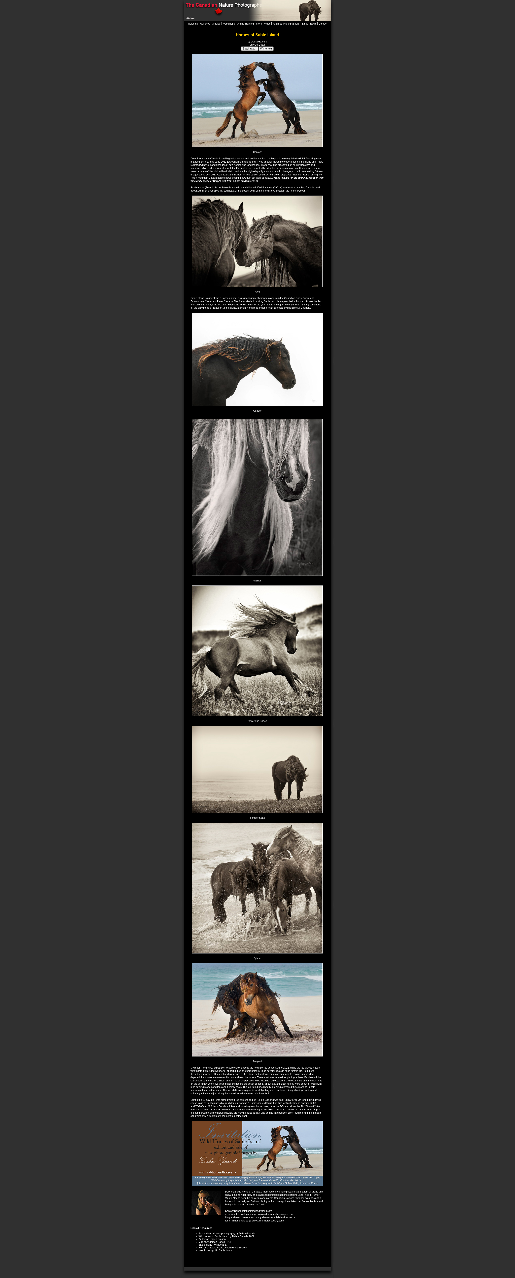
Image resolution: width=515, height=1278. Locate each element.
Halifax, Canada (305, 187)
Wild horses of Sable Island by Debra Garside (223, 1236)
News (313, 23)
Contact (323, 23)
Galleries (205, 23)
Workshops (228, 23)
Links (305, 23)
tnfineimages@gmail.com (258, 1211)
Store (259, 23)
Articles (216, 23)
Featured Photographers (286, 23)
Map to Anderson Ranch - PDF (215, 1242)
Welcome (193, 23)
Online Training (245, 23)
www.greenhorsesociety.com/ (267, 1220)
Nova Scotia (276, 190)
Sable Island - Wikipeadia (213, 1244)
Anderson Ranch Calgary (212, 1239)
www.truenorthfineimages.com (276, 1214)
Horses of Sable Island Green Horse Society (223, 1247)
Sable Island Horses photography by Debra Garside (227, 1233)
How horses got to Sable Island (216, 1250)
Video (267, 23)
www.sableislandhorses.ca (281, 1217)
